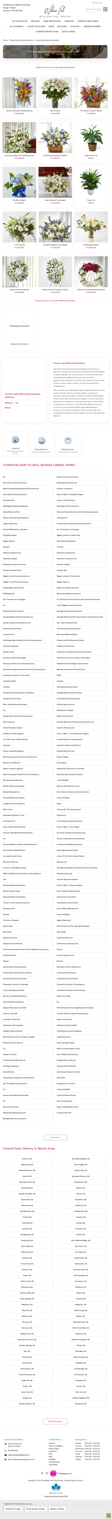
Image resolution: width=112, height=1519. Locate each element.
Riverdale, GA (80, 1351)
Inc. (4, 710)
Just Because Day (20, 21)
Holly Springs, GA (81, 1275)
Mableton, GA (80, 1305)
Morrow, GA (27, 1322)
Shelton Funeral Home (12, 629)
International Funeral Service (68, 699)
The (4, 879)
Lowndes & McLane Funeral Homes (71, 990)
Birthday (35, 21)
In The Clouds (19, 245)
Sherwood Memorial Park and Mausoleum (20, 844)
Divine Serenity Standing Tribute (55, 290)
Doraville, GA (81, 1229)
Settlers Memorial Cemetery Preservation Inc (75, 722)
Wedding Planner (92, 26)
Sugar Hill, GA (27, 1380)
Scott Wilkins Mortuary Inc (67, 909)
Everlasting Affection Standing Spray (19, 155)
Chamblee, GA (81, 1200)
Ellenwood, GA (27, 1252)
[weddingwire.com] (65, 1473)
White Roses (55, 111)
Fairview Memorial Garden (67, 879)
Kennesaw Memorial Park (67, 634)
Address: (9, 403)
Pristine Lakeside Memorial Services (17, 833)
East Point (61, 1078)
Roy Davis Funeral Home (13, 780)
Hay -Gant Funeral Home (67, 623)
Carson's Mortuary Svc (66, 728)
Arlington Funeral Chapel (67, 1025)
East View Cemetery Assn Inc (15, 483)
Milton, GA (81, 1316)
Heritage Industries (11, 1066)
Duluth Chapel (62, 757)
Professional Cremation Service (70, 774)
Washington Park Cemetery (68, 506)
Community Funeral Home (67, 903)
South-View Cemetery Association (17, 973)
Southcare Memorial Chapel (14, 658)
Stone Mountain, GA (27, 1375)
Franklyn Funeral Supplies (13, 734)
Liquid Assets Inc (64, 1037)
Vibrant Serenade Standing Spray (19, 111)
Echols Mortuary (9, 955)
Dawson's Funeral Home (13, 944)
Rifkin (59, 675)
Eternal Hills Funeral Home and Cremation (74, 524)
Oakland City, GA (27, 1334)
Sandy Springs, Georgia (35, 1509)
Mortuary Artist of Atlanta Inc (69, 967)
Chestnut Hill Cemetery (66, 973)
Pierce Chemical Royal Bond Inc (16, 518)
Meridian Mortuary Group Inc (15, 1119)
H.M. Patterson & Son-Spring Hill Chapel (73, 926)
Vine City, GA (80, 1392)
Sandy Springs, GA (80, 1357)
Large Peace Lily (91, 155)
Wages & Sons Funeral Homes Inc (16, 576)
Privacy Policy (54, 1449)
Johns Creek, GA (27, 1281)
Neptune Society (10, 938)
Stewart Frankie (63, 564)
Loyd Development (11, 646)
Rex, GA (27, 1351)
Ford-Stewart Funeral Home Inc (70, 821)
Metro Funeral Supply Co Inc (68, 1049)
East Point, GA (81, 1246)
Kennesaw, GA (27, 1287)
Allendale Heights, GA (81, 1159)
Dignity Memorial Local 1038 (14, 1008)
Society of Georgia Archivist (14, 868)
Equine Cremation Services (68, 588)
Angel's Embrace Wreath (19, 290)
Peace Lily (91, 200)
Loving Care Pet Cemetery (14, 804)
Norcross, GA (27, 1328)
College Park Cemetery (66, 1060)
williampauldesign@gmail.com (19, 1455)
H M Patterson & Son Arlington (69, 1031)
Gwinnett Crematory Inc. (67, 559)
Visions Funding (63, 798)
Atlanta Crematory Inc (12, 553)
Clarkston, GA (80, 1205)
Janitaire (6, 745)
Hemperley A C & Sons (66, 1084)
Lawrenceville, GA (27, 1293)
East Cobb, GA (27, 1246)
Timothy (60, 547)
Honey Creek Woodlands (13, 751)
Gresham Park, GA (81, 1270)
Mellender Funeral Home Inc (14, 564)
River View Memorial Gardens (15, 704)
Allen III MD (61, 932)
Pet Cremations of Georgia (68, 529)
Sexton (60, 949)
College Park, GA (81, 1211)
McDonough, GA (80, 1310)
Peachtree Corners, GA (27, 1340)
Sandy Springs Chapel (65, 1043)
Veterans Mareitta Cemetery (69, 629)
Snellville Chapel (10, 535)
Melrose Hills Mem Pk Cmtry (68, 786)
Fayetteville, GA (80, 1258)
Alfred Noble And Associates (15, 967)
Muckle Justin (8, 652)
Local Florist (53, 1465)
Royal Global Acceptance (13, 1002)
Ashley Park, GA (80, 1170)
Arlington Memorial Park (13, 1031)
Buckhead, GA (27, 1188)
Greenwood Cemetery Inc (67, 944)
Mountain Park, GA (80, 1322)
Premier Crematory (65, 489)
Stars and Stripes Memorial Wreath (91, 290)
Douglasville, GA (27, 1235)
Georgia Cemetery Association (69, 611)
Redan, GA (81, 1345)
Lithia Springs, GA (27, 1299)
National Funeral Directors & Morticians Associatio (77, 512)
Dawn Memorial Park (11, 512)
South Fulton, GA (27, 1369)
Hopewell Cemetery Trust (13, 815)
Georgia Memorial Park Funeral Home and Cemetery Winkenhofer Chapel (82, 617)
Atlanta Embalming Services (14, 1113)
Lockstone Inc (9, 634)
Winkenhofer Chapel (65, 710)
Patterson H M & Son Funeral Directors (19, 664)
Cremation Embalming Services (69, 844)
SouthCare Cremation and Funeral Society (74, 652)
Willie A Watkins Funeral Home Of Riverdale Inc (22, 874)
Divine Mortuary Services (13, 611)
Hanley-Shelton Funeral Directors (17, 623)
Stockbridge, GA (80, 1369)
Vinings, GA (27, 1398)
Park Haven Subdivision (66, 541)
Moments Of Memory (11, 763)
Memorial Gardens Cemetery (69, 594)
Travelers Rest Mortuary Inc (14, 1060)
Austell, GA (27, 1176)
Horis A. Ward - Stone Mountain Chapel (73, 734)
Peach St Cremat (64, 996)
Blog (50, 1456)
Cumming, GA (27, 1223)
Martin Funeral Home (11, 891)
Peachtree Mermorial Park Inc (69, 745)
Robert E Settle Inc (64, 1019)
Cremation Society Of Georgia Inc (71, 984)
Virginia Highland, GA (80, 1398)
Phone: (8, 408)
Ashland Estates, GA (27, 1170)
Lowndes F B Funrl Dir (11, 1019)
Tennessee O (62, 518)
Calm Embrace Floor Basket (55, 200)
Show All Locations (55, 1421)
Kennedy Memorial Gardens (14, 897)
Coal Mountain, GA (27, 1211)
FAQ (50, 1454)
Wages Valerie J (63, 582)
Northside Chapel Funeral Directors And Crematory (24, 669)
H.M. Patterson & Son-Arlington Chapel (19, 1037)
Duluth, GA (80, 1235)
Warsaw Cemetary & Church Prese (71, 669)
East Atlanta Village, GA (80, 1240)
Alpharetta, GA (27, 1165)
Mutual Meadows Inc (11, 792)
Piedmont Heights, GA (81, 1340)
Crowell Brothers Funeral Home (69, 739)
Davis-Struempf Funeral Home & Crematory (21, 774)
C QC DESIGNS (62, 780)
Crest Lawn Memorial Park (13, 990)
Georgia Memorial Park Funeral (69, 693)
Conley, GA (27, 1217)
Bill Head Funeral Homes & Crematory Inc (20, 757)
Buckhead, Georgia (13, 1509)
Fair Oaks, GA (80, 1252)
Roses (51, 26)
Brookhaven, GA (80, 1182)
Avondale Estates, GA (80, 1176)
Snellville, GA (81, 1363)
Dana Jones (8, 809)
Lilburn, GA (80, 1293)
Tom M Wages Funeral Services (69, 605)
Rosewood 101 (9, 909)
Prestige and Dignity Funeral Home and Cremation (77, 868)
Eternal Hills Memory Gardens (15, 529)
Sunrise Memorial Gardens (14, 798)
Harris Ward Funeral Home (67, 850)
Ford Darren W (9, 821)
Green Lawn (8, 926)
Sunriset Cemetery (11, 1107)
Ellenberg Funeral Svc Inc (67, 483)
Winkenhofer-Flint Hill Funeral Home (18, 716)
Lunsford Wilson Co (65, 938)
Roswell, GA (27, 1357)
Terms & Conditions (56, 1446)
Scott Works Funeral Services (15, 494)
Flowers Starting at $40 (47, 31)
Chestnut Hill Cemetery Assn (15, 979)
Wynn (59, 804)
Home (5, 40)
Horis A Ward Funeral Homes (68, 891)
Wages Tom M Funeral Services (15, 582)
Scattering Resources (66, 704)
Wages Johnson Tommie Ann (68, 535)
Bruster (60, 961)
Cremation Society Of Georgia (15, 984)
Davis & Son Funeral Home (67, 477)
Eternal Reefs (8, 500)
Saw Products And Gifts (66, 897)
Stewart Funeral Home (12, 570)
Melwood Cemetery (65, 716)
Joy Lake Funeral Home (12, 856)
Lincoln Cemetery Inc (65, 955)
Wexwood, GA (80, 1404)
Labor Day (69, 21)
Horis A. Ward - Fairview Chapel (69, 885)
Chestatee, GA (27, 1205)
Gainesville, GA (81, 1264)
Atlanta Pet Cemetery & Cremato (70, 769)
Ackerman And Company (13, 1025)
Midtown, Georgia (57, 1509)
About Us (52, 1443)
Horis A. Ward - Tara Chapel (68, 827)
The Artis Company (11, 920)
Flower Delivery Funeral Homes (21, 40)
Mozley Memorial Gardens (13, 786)
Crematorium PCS (64, 1113)
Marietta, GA (27, 1310)
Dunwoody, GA (27, 1240)
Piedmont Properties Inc (13, 1043)
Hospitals (52, 1459)
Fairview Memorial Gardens (14, 885)
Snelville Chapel (9, 681)
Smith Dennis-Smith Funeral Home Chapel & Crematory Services (28, 949)
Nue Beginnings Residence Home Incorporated (22, 640)
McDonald (7, 932)
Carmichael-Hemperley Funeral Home (18, 1078)
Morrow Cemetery (10, 862)
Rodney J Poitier (10, 1054)
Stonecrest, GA (80, 1375)
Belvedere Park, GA (27, 1182)
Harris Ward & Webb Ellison (14, 850)
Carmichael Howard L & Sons (68, 1072)
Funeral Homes (54, 1462)
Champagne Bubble (91, 245)
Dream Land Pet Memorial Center (70, 640)
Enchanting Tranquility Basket (55, 155)
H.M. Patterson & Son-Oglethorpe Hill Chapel (75, 1008)
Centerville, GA (27, 1200)
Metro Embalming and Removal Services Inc (21, 489)
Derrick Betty (8, 1072)
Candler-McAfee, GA (27, 1194)
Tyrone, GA (80, 1386)
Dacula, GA (80, 1223)
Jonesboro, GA (81, 1281)
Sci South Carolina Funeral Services (71, 833)
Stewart (6, 547)
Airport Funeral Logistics (13, 769)
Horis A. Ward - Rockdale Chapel (70, 494)
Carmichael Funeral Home (67, 687)
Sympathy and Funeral (88, 21)
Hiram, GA (27, 1275)
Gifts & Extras (68, 31)
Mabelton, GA (27, 1305)
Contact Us (53, 1451)
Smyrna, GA (27, 1363)
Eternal (6, 914)
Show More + (55, 1137)
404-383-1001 (17, 11)
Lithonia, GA (81, 1299)
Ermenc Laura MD (10, 1014)
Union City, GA (27, 1392)
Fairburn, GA (27, 1258)
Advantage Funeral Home (13, 588)
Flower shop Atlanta (83, 407)
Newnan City (62, 862)
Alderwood (61, 815)
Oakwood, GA (80, 1334)
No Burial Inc (62, 763)
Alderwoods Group (64, 874)
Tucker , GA (27, 1386)
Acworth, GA (27, 1159)
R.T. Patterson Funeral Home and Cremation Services (78, 599)
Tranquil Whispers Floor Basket (55, 245)
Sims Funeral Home (64, 1101)
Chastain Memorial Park (66, 1066)
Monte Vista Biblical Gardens (15, 996)
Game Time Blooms (52, 21)
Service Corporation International (70, 839)
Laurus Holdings (63, 914)
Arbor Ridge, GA (80, 1165)
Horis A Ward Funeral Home (14, 827)
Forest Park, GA (27, 1264)
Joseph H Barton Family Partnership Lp (72, 1014)
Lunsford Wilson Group (66, 1095)
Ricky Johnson (9, 722)
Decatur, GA (27, 1229)
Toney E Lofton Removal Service (16, 903)
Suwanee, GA (80, 1380)
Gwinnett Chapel (10, 559)
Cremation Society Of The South (16, 675)
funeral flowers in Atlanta (63, 377)
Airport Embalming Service (68, 1107)
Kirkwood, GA (80, 1287)
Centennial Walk (63, 1089)
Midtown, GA (27, 1316)
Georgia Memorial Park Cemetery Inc (18, 617)
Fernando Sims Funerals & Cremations (18, 693)
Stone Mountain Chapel (12, 728)
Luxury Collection (36, 26)
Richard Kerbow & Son (66, 751)
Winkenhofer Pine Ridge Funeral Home (72, 664)
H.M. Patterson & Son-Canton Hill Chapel (73, 658)
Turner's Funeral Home (66, 500)
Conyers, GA (81, 1217)
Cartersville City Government (69, 809)
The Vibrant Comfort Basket (91, 111)
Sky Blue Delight (19, 200)
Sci (4, 477)
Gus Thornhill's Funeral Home (15, 1084)
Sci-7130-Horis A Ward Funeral (15, 739)
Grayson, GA (27, 1270)
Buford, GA (80, 1188)
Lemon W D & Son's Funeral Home (70, 856)
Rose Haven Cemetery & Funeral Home (73, 792)
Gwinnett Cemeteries (66, 553)
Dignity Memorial (10, 524)
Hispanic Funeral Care (66, 646)
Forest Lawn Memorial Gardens (16, 1095)
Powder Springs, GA (27, 1345)
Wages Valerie (9, 541)
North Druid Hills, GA (81, 1328)
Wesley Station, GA (27, 1404)
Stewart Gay (62, 570)
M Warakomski (9, 594)
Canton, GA (80, 1194)
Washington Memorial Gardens (15, 506)
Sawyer (6, 961)
